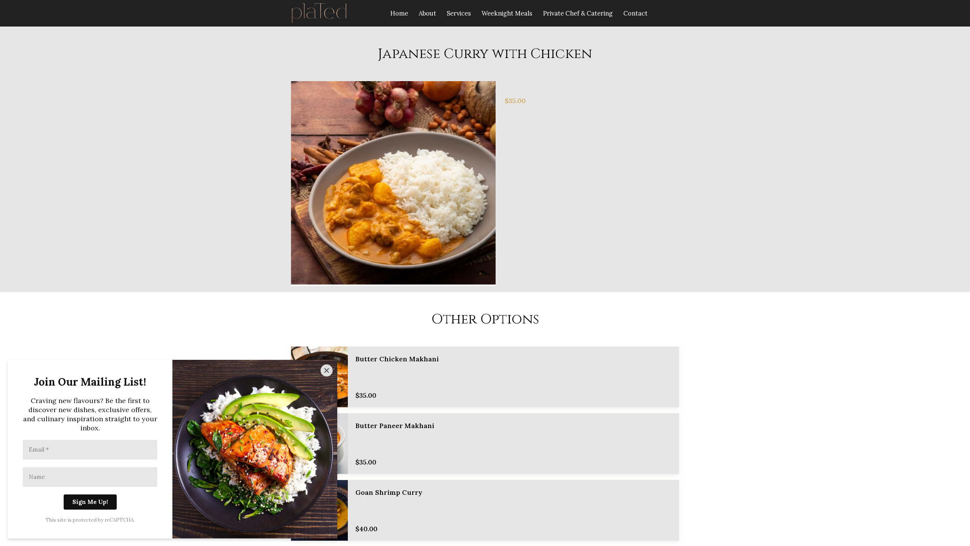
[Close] (327, 370)
